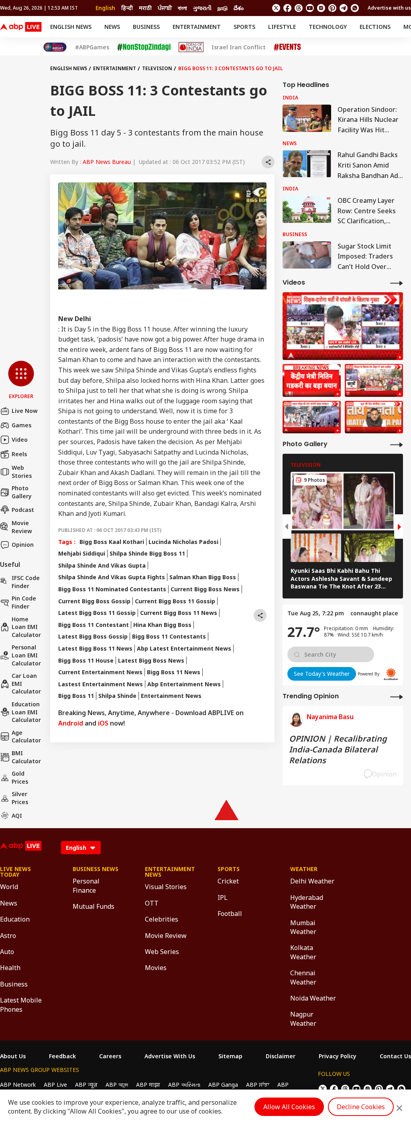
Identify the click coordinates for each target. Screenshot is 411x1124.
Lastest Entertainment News (100, 684)
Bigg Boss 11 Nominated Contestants (112, 589)
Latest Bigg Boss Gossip (93, 636)
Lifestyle (282, 26)
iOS (103, 723)
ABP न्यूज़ (86, 1084)
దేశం (239, 8)
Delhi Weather (312, 881)
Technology (328, 26)
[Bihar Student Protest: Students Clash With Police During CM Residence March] (343, 326)
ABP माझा (148, 1084)
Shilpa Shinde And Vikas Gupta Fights (111, 577)
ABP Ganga (223, 1084)
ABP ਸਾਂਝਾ (257, 1084)
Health (10, 967)
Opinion (23, 544)
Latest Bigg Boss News (151, 660)
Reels (19, 454)
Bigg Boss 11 (76, 695)
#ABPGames (92, 47)
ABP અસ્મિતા (184, 1084)
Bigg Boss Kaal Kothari (111, 542)
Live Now (25, 410)
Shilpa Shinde (117, 695)
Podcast (23, 509)
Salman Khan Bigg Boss (202, 577)
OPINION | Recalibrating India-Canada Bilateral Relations (338, 749)
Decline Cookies (361, 1106)
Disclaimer (280, 1056)
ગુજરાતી (202, 8)
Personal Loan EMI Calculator (26, 655)
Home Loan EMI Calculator (26, 627)
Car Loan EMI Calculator (26, 683)
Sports (244, 26)
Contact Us (395, 1056)
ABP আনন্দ (117, 1084)
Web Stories (22, 471)
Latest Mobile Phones (21, 1004)
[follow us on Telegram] (343, 8)
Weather (303, 869)
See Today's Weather (322, 673)
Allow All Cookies (289, 1106)
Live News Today (15, 871)
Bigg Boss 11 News (173, 672)
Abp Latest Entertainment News (184, 648)
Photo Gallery (22, 492)
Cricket (228, 881)
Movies (156, 967)
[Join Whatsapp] (355, 8)
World (9, 886)
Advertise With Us (169, 1056)
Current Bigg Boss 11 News (178, 613)
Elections (375, 26)
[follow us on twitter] (276, 8)
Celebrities (161, 919)
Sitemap (230, 1056)
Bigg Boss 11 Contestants (169, 636)
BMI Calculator (26, 757)
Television (157, 68)
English (105, 8)
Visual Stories (166, 886)
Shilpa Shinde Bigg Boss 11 (147, 553)
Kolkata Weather (303, 952)
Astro (8, 935)
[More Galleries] (396, 444)
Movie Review (22, 527)
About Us (13, 1056)
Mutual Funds (93, 906)
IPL (223, 897)
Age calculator (26, 736)
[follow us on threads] (298, 8)
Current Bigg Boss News (205, 589)
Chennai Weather (303, 977)
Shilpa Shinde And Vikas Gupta (102, 565)
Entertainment (197, 26)
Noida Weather (313, 998)
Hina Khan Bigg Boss (162, 625)
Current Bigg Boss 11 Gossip (175, 601)
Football (230, 913)
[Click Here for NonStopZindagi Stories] (144, 47)
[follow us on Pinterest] (332, 8)
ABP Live (55, 1084)
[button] (21, 380)
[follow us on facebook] (287, 8)
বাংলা (182, 8)
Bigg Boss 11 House (86, 660)
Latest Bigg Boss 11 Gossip (97, 613)
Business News (95, 869)
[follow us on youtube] (310, 8)
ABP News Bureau (107, 162)
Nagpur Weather (303, 1018)
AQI (17, 815)
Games (21, 425)
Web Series (162, 951)
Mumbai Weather (303, 927)
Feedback (62, 1056)
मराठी (145, 8)
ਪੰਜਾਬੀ (165, 8)
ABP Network (18, 1084)
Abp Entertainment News (184, 684)
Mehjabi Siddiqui (81, 553)
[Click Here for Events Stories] (287, 47)
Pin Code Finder (24, 602)
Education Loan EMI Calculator (26, 712)
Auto (7, 951)
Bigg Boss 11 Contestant (93, 625)
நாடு (223, 8)
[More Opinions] (396, 696)
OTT (152, 903)
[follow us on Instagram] (321, 8)
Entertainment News (171, 695)
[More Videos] (396, 283)
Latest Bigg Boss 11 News (95, 648)
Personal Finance (86, 885)
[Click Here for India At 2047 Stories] (55, 47)
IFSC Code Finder (26, 582)
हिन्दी (127, 8)
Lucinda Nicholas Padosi (183, 542)
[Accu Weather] (391, 674)
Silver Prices (20, 798)
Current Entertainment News (100, 672)
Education (15, 919)
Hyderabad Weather (306, 902)
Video (20, 439)
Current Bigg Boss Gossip (94, 601)
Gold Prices (20, 777)
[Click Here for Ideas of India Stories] (191, 47)
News (112, 26)
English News (71, 26)
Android (70, 723)
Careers (110, 1056)
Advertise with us (389, 7)
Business (146, 26)
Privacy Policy (337, 1056)
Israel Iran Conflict (239, 47)
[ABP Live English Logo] (21, 27)
